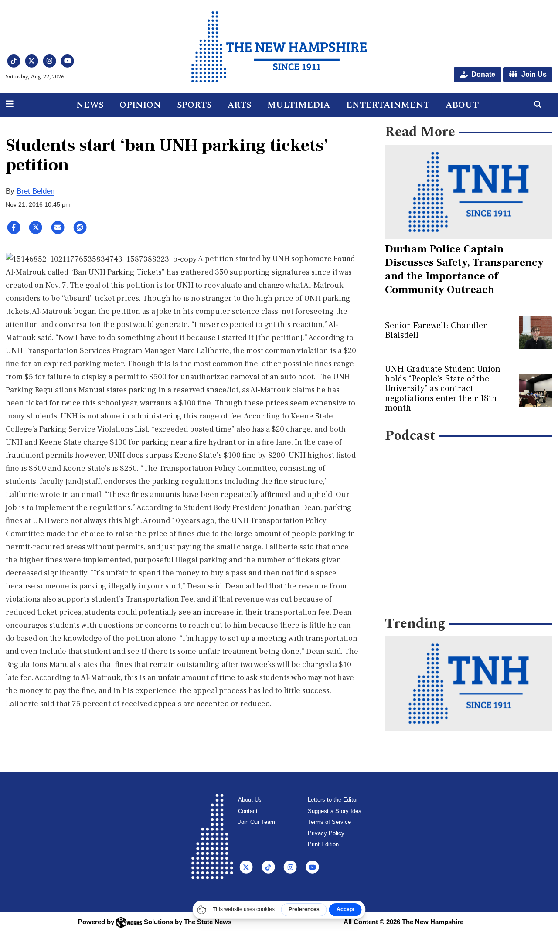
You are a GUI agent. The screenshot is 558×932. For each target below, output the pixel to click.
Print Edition (323, 844)
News (89, 105)
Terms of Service (329, 822)
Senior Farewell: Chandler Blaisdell (436, 330)
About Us (250, 799)
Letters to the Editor (333, 799)
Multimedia (298, 105)
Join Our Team (256, 822)
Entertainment (387, 105)
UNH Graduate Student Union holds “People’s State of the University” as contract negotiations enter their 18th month (442, 389)
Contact (248, 811)
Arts (239, 105)
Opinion (140, 105)
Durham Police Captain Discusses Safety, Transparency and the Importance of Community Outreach (464, 269)
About (462, 105)
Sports (194, 105)
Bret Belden (35, 191)
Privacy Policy (326, 833)
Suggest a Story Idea (334, 811)
